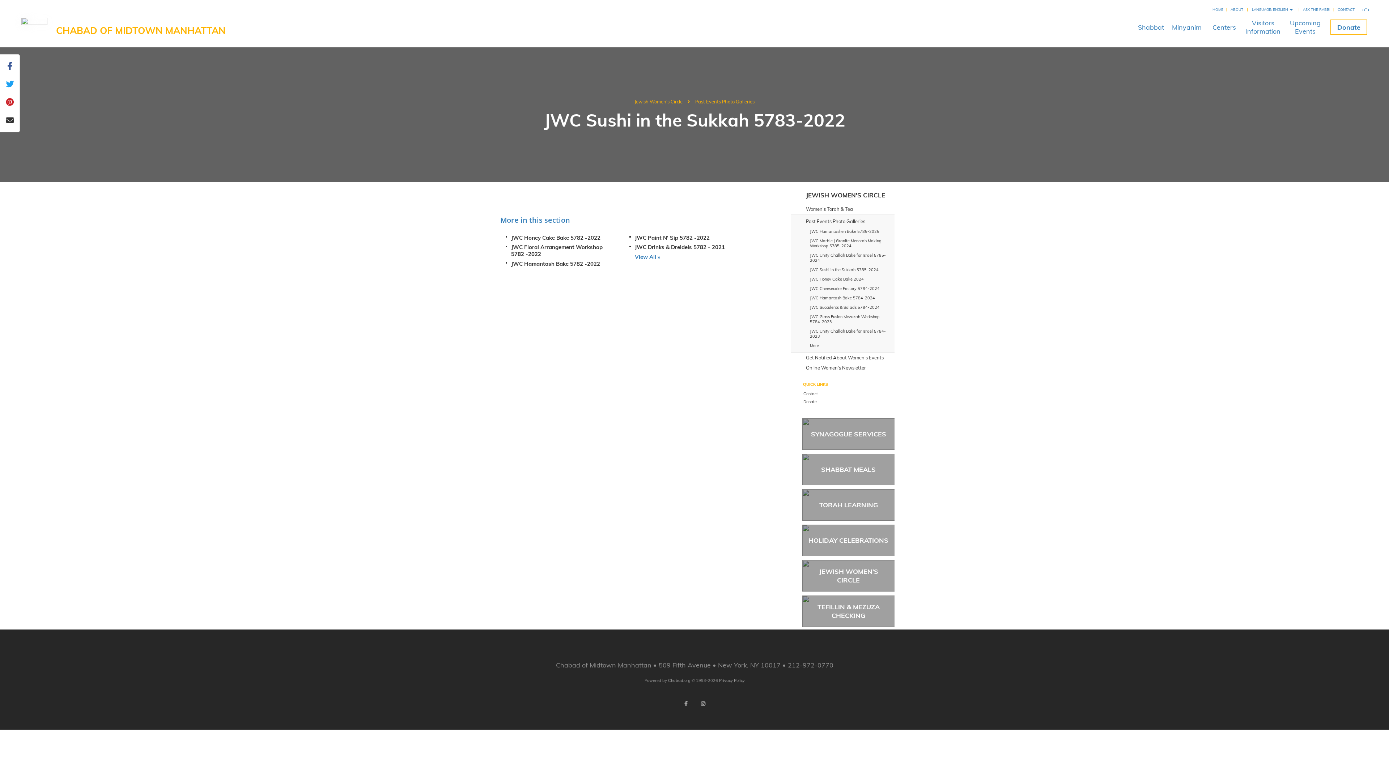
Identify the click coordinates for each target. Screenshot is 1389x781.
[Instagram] (703, 703)
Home (1217, 9)
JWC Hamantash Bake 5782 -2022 (555, 263)
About (1237, 9)
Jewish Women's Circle (658, 101)
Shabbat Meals (848, 469)
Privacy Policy (732, 680)
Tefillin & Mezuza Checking (848, 611)
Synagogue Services (848, 434)
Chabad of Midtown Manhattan (141, 31)
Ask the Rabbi (1316, 9)
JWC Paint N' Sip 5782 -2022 (672, 237)
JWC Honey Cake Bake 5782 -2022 (555, 237)
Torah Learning (848, 505)
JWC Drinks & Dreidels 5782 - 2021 (680, 247)
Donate (1348, 27)
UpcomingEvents (1305, 27)
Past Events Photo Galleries (725, 101)
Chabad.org (679, 680)
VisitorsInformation (1262, 27)
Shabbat (1151, 27)
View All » (647, 256)
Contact (1346, 9)
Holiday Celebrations (848, 540)
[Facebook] (686, 703)
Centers (1224, 27)
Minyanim (1187, 27)
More (814, 345)
